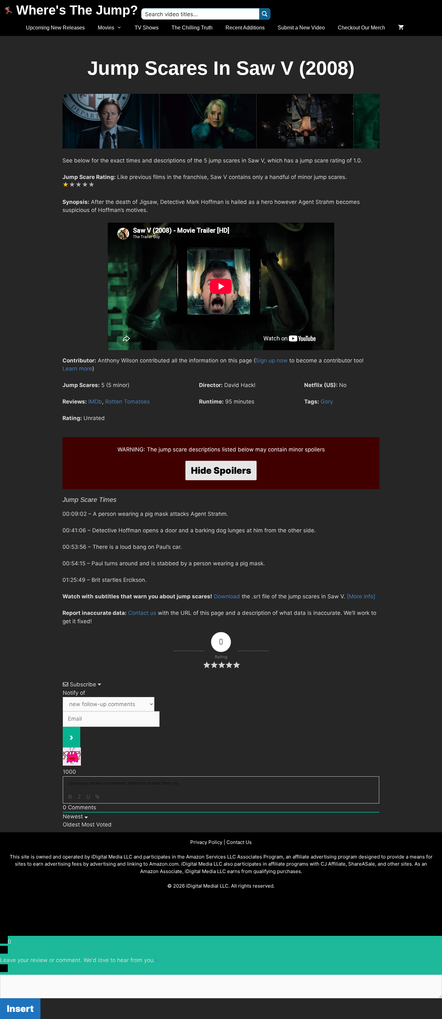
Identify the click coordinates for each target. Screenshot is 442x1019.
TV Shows (147, 27)
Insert (20, 1008)
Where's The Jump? (77, 10)
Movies (106, 27)
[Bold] (70, 797)
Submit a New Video (301, 27)
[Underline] (88, 797)
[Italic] (79, 797)
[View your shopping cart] (401, 28)
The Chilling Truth (192, 27)
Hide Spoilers (221, 470)
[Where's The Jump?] (9, 10)
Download (227, 596)
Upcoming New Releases (55, 27)
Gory (327, 401)
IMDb (95, 401)
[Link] (97, 797)
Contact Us (239, 842)
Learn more (77, 368)
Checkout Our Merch (361, 27)
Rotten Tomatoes (127, 401)
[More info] (361, 596)
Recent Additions (245, 27)
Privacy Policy (206, 842)
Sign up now (272, 360)
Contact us (142, 613)
